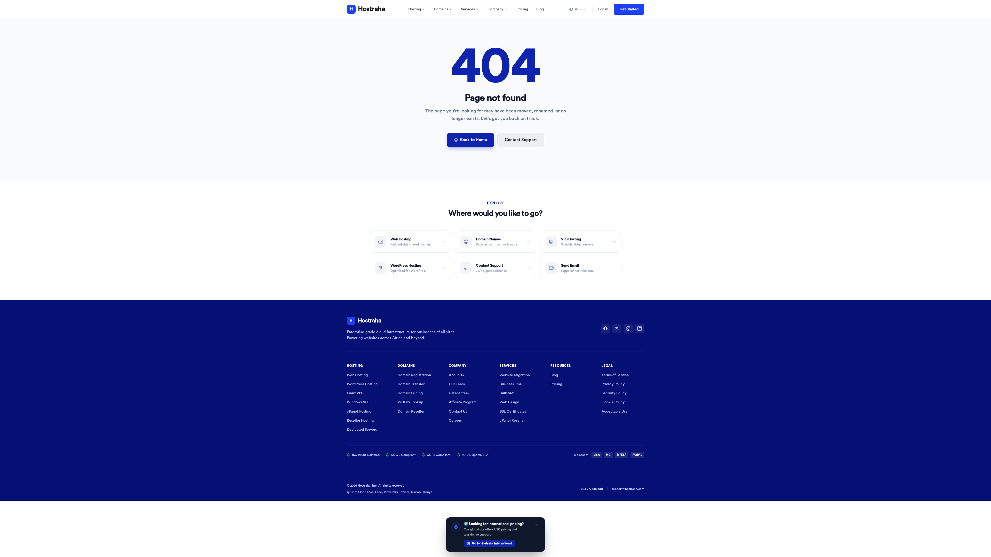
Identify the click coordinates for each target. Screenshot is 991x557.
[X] (616, 328)
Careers (455, 420)
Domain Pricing (410, 393)
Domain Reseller (411, 411)
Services (468, 9)
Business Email (512, 384)
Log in (603, 9)
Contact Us (458, 411)
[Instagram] (628, 328)
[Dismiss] (536, 525)
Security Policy (614, 393)
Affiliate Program (462, 402)
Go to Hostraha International (492, 543)
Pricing (522, 9)
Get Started (629, 9)
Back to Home (473, 140)
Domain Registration (414, 375)
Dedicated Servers (362, 429)
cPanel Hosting (359, 411)
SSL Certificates (513, 411)
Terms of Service (615, 375)
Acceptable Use (615, 411)
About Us (456, 375)
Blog (540, 9)
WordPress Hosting (362, 384)
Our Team (457, 384)
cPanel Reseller (512, 420)
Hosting (414, 9)
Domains (441, 9)
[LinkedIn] (639, 328)
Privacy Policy (613, 384)
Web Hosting (357, 375)
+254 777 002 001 (591, 488)
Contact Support (521, 140)
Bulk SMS (507, 393)
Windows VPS (358, 402)
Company (495, 9)
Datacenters (459, 393)
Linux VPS (355, 393)
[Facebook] (605, 328)
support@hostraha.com (628, 488)
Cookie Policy (613, 402)
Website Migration (515, 375)
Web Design (509, 402)
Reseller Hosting (360, 420)
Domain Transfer (411, 384)
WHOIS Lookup (410, 402)
